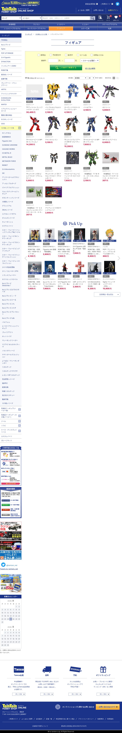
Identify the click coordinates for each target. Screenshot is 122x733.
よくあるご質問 (83, 10)
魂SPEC (5, 383)
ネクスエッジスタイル (10, 279)
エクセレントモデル (9, 214)
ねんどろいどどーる (9, 300)
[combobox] (32, 18)
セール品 (83, 55)
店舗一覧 (49, 719)
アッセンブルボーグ (9, 183)
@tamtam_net (11, 565)
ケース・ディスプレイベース (9, 431)
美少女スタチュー (8, 395)
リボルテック (6, 367)
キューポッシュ (7, 222)
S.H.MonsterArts (8, 169)
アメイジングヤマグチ (9, 94)
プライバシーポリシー (86, 719)
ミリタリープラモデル (12, 28)
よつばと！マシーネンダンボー (10, 362)
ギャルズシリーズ (8, 218)
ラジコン (36, 24)
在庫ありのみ (99, 55)
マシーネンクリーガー (10, 340)
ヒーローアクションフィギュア (10, 327)
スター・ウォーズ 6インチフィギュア (10, 237)
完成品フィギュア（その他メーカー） (9, 416)
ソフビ (3, 425)
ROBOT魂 (4, 70)
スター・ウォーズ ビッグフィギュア (11, 250)
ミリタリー (61, 24)
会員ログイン (113, 10)
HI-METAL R (6, 153)
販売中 (70, 55)
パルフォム (6, 322)
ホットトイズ (6, 336)
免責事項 (100, 719)
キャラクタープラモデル (36, 28)
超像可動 (4, 79)
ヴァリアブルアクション (10, 187)
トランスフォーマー (9, 275)
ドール (3, 421)
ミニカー (85, 24)
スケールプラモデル (109, 24)
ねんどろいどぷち (8, 304)
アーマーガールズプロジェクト (10, 178)
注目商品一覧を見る (106, 294)
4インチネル (6, 133)
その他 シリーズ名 (41, 34)
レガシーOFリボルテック (11, 375)
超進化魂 (5, 387)
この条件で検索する (67, 67)
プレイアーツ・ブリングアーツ (9, 84)
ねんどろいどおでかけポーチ (10, 291)
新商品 (43, 55)
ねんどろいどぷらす (9, 308)
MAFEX (4, 104)
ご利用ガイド (106, 4)
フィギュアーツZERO (8, 66)
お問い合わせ (99, 10)
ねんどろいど (5, 44)
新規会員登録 (90, 4)
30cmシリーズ (7, 210)
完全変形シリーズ (8, 379)
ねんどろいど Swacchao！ (6, 284)
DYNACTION (5, 62)
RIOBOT (5, 165)
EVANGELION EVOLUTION (6, 99)
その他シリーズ (7, 403)
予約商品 (4, 40)
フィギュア (61, 28)
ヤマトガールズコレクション (10, 356)
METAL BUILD (7, 157)
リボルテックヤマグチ (10, 371)
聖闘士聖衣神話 (6, 115)
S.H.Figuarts (5, 57)
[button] (25, 258)
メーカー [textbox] (26, 18)
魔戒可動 (5, 399)
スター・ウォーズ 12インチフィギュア (11, 243)
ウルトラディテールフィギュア (10, 193)
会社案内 (39, 719)
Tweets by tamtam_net (9, 569)
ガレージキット (6, 440)
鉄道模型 (12, 24)
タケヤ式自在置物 (8, 267)
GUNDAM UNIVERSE (9, 145)
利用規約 (110, 719)
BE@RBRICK (6, 137)
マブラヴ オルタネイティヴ (11, 345)
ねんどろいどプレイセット (10, 313)
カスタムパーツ (6, 436)
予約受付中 (57, 55)
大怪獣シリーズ (7, 202)
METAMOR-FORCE (9, 161)
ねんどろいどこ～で (9, 296)
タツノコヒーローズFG (10, 271)
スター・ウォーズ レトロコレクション (11, 262)
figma (3, 49)
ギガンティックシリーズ (10, 198)
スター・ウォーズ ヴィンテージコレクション (11, 256)
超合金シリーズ (6, 74)
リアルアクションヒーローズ (9, 110)
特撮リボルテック (8, 391)
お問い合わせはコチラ (107, 707)
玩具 (109, 28)
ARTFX (3, 89)
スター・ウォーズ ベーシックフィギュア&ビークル (11, 231)
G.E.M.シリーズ (6, 119)
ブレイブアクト (7, 332)
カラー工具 (85, 28)
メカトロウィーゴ (8, 351)
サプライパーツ (7, 226)
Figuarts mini (7, 141)
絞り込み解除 (90, 68)
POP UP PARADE (7, 53)
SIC (3, 173)
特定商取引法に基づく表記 (65, 719)
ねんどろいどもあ (8, 318)
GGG (3, 124)
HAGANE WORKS (8, 149)
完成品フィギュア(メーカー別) (8, 409)
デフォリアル (6, 206)
